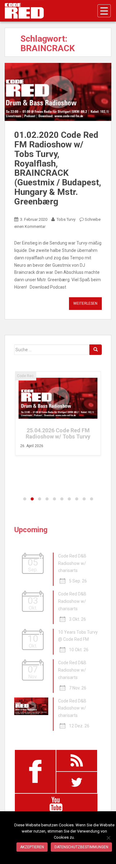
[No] (108, 838)
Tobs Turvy (66, 219)
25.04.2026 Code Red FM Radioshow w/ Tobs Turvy (58, 433)
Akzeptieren (32, 847)
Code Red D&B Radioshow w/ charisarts (72, 563)
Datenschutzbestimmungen (81, 847)
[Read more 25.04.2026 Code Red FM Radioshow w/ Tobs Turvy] (58, 398)
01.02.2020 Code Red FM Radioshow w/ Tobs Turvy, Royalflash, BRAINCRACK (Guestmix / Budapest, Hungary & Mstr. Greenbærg (57, 168)
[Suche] (95, 349)
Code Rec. (26, 376)
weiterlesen (85, 303)
